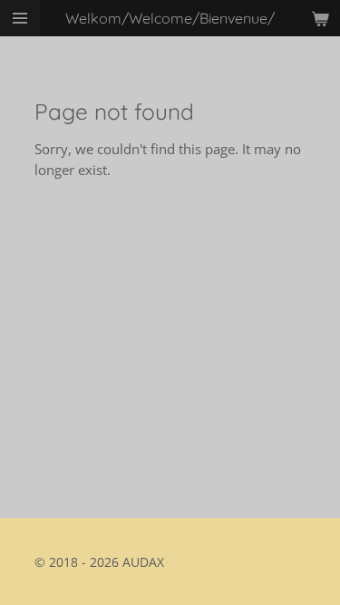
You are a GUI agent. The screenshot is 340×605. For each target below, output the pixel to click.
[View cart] (320, 18)
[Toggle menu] (20, 18)
